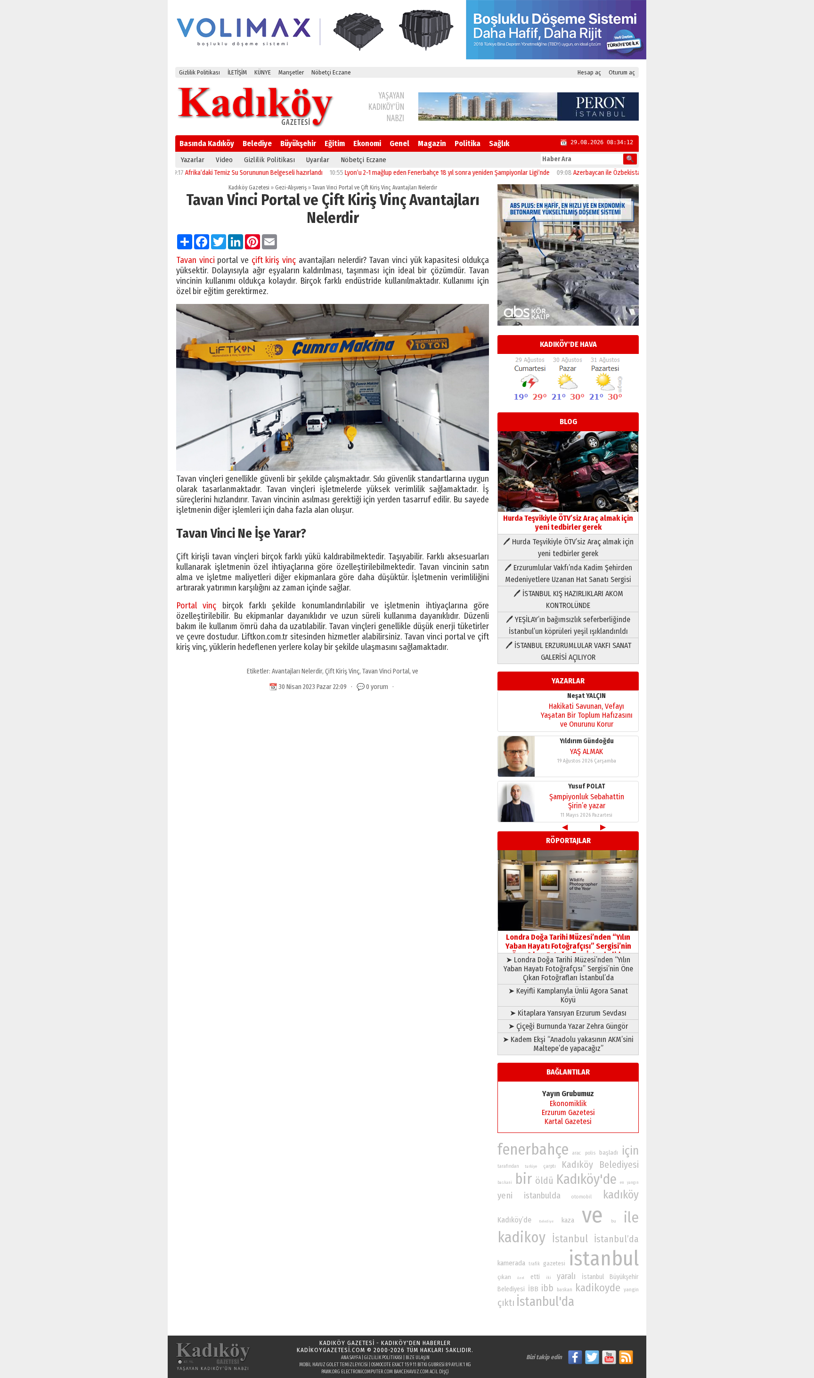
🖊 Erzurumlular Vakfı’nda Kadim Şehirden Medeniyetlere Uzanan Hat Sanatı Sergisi (568, 573)
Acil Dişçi (439, 1372)
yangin (631, 1289)
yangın (633, 1182)
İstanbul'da (545, 1301)
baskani (504, 1182)
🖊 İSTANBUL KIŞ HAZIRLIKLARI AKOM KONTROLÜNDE (568, 599)
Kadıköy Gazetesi (248, 187)
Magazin (432, 143)
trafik (534, 1264)
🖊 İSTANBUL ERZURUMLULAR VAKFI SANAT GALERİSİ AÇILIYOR (568, 651)
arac (576, 1153)
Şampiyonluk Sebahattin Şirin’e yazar (586, 801)
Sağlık (499, 143)
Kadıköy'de (586, 1179)
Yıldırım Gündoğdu (587, 741)
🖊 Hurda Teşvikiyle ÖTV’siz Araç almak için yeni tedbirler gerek (568, 547)
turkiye (531, 1166)
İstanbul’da (616, 1239)
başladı (608, 1152)
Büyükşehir (298, 143)
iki (548, 1277)
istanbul (604, 1258)
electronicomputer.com (367, 1372)
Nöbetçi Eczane (331, 72)
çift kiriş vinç (274, 260)
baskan (564, 1290)
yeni (505, 1195)
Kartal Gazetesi (568, 1121)
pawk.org (330, 1372)
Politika (467, 143)
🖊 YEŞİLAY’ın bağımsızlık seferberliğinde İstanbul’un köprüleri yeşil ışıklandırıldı (568, 625)
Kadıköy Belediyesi (600, 1164)
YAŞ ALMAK (586, 751)
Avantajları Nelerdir (297, 671)
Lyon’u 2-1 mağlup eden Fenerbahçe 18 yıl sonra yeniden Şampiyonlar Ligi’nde (414, 173)
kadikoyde (597, 1287)
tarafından (508, 1166)
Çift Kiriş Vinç (342, 671)
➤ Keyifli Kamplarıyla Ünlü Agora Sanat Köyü (568, 995)
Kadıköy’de (514, 1219)
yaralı (566, 1276)
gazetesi (554, 1263)
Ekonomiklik (568, 1103)
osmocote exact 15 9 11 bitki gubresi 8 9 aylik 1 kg (421, 1365)
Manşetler (291, 72)
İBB (533, 1289)
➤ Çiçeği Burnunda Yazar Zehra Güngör (568, 1026)
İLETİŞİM (237, 72)
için (630, 1151)
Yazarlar (192, 160)
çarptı (549, 1166)
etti (535, 1277)
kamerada (511, 1263)
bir (523, 1179)
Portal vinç (196, 605)
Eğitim (335, 143)
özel (520, 1278)
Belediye (257, 143)
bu (613, 1220)
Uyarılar (317, 160)
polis (590, 1153)
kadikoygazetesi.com (331, 1349)
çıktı (505, 1302)
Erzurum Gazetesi (568, 1112)
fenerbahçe (533, 1149)
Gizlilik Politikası (199, 72)
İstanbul (570, 1238)
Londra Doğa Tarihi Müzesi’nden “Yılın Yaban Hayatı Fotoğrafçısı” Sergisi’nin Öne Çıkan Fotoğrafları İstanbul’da (568, 946)
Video (224, 160)
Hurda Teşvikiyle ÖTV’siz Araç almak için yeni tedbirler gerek (568, 523)
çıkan (504, 1276)
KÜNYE (262, 72)
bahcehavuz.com (411, 1372)
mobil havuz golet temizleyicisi (333, 1365)
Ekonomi (367, 143)
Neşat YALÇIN (586, 696)
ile (631, 1217)
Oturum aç (622, 72)
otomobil (581, 1197)
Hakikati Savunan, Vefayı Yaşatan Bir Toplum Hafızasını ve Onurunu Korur (587, 715)
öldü (544, 1180)
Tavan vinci (195, 260)
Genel (399, 143)
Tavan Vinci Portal (385, 671)
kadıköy (621, 1194)
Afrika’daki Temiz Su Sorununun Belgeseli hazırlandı (221, 173)
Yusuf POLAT (586, 786)
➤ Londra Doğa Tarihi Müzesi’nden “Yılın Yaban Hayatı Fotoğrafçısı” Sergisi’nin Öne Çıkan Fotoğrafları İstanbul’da (568, 968)
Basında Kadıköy (206, 143)
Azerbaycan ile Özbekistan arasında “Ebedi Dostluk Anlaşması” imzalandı (638, 173)
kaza (568, 1220)
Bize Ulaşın (418, 1358)
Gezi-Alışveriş (291, 187)
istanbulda (542, 1195)
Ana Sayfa (351, 1358)
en (622, 1182)
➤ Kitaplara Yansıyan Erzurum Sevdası (568, 1013)
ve (415, 671)
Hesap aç (589, 72)
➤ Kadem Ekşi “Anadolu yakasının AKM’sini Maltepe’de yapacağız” (568, 1044)
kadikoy (521, 1237)
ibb (547, 1288)
